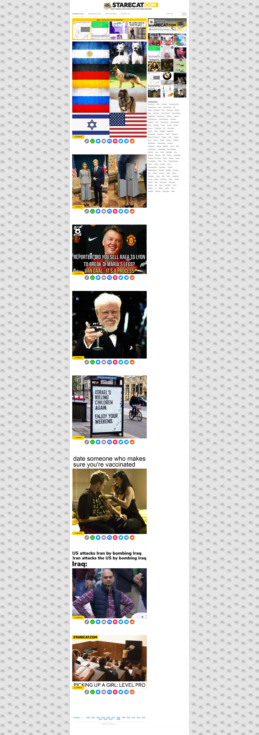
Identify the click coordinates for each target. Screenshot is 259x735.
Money (169, 155)
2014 (100, 719)
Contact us (125, 14)
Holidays (176, 140)
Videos (167, 188)
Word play (166, 191)
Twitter (160, 188)
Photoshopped (173, 161)
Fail (164, 128)
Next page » (109, 724)
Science (161, 173)
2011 (133, 717)
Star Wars (163, 179)
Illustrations (151, 143)
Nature (171, 158)
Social (150, 179)
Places (150, 164)
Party (159, 161)
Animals (164, 104)
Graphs (176, 137)
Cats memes (165, 113)
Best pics (170, 110)
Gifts (170, 137)
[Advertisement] (109, 709)
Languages (161, 149)
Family (150, 131)
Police (156, 164)
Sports (156, 179)
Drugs (163, 125)
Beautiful (156, 110)
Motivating (177, 155)
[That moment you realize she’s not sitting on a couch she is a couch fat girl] (154, 65)
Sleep (168, 176)
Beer (163, 110)
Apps (159, 107)
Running (175, 170)
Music (165, 158)
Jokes (172, 146)
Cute (157, 122)
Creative (150, 122)
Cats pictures (176, 113)
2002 (88, 717)
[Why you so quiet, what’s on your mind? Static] (154, 78)
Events (176, 125)
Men (163, 155)
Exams (150, 128)
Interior (159, 146)
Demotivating (174, 122)
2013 (143, 717)
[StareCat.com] (129, 5)
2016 (111, 719)
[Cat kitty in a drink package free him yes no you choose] (154, 39)
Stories (176, 179)
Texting (150, 185)
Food (156, 131)
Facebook (158, 128)
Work (173, 191)
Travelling (167, 185)
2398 (118, 719)
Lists (156, 152)
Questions (162, 167)
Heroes (168, 140)
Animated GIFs (174, 104)
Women (158, 191)
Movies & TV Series (154, 158)
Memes (157, 155)
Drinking (156, 125)
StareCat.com (77, 14)
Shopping (151, 176)
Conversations (163, 119)
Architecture (167, 107)
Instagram (151, 146)
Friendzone (151, 134)
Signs (158, 176)
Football (162, 131)
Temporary (163, 182)
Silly (163, 176)
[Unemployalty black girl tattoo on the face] (180, 52)
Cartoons (156, 113)
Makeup (150, 155)
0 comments (78, 136)
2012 (138, 717)
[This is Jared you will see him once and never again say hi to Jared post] (154, 91)
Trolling (150, 188)
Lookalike (169, 152)
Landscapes (152, 149)
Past (165, 161)
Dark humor (164, 122)
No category (152, 161)
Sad (149, 173)
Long (162, 152)
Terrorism (172, 182)
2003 (93, 717)
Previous (76, 717)
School (154, 173)
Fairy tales (171, 128)
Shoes (174, 173)
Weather (150, 191)
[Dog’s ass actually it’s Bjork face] (167, 52)
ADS (158, 104)
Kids (177, 146)
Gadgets (174, 134)
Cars (149, 113)
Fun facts (160, 134)
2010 (128, 717)
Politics (162, 164)
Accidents (151, 104)
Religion (161, 170)
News (177, 158)
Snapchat (175, 176)
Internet (165, 146)
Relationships (152, 170)
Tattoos (150, 182)
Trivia (174, 185)
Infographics (161, 143)
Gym (149, 140)
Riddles (168, 170)
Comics (176, 116)
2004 (98, 717)
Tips (155, 185)
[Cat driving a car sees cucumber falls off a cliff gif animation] (180, 78)
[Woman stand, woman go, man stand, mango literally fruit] (167, 91)
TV (155, 188)
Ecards (169, 125)
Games (163, 137)
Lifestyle (150, 152)
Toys (160, 185)
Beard (150, 110)
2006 (108, 717)
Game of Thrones (153, 137)
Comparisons (152, 119)
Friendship (170, 131)
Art (174, 107)
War (172, 188)
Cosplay (173, 119)
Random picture (94, 14)
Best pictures (111, 14)
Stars (170, 179)
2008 (118, 717)
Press (169, 164)
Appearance (152, 107)
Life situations (171, 149)
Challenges (151, 116)
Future (167, 134)
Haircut (155, 140)
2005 (103, 717)
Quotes (170, 167)
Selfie (168, 173)
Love (175, 152)
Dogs (149, 125)
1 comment (78, 437)
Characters (161, 116)
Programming (152, 167)
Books (177, 110)
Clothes (169, 116)
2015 (105, 719)
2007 (113, 717)
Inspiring (170, 143)
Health (162, 140)
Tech (156, 182)
